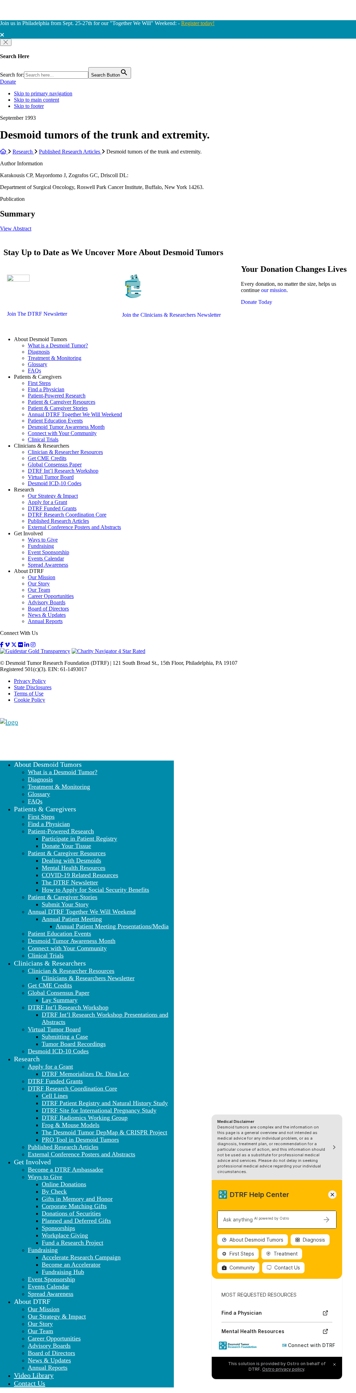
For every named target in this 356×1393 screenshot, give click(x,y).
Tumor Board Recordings (74, 1043)
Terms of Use (28, 693)
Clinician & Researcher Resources (65, 452)
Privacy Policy (30, 681)
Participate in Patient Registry (79, 838)
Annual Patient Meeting (72, 918)
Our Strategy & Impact (53, 496)
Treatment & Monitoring (54, 358)
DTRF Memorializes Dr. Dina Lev (85, 1073)
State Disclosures (32, 687)
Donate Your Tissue (66, 845)
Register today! (198, 23)
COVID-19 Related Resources (80, 875)
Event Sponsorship (48, 552)
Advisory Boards (46, 602)
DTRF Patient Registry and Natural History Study (105, 1103)
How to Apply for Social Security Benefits (95, 889)
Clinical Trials (43, 439)
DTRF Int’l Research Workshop (63, 471)
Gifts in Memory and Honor (77, 1198)
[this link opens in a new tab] (1, 645)
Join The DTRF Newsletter (37, 314)
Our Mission (41, 577)
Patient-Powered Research (57, 396)
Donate (8, 82)
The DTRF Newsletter (70, 882)
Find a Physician (46, 389)
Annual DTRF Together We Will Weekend (75, 414)
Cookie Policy (29, 700)
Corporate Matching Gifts (74, 1206)
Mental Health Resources (73, 867)
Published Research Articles (58, 521)
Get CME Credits (47, 458)
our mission (273, 290)
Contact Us (29, 1383)
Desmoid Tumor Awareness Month (66, 427)
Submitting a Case (65, 1036)
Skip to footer (29, 106)
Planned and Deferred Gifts (76, 1220)
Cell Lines (55, 1095)
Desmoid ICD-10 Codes (54, 483)
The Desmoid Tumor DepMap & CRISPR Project (104, 1132)
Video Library (34, 1375)
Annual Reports (45, 621)
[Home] (4, 152)
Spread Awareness (48, 565)
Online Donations (64, 1184)
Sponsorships (58, 1228)
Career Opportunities (51, 596)
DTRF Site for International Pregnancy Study (99, 1110)
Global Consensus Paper (55, 464)
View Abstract (15, 228)
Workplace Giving (65, 1235)
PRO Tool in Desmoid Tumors (80, 1139)
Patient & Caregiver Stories (58, 408)
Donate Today (256, 302)
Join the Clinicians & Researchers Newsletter (171, 315)
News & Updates (47, 615)
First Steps (39, 383)
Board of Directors (48, 609)
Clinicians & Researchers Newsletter (88, 978)
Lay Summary (60, 1000)
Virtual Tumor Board (51, 477)
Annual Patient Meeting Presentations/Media (112, 926)
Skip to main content (36, 100)
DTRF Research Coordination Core (67, 515)
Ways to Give (43, 540)
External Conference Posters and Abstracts (74, 527)
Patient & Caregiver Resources (61, 402)
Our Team (39, 590)
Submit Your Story (65, 904)
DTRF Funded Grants (52, 508)
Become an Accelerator (71, 1264)
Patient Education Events (55, 421)
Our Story (39, 584)
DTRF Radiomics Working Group (85, 1117)
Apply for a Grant (47, 502)
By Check (54, 1191)
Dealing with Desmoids (71, 860)
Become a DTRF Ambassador (65, 1169)
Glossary (37, 364)
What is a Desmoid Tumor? (58, 345)
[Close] (5, 42)
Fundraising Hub (63, 1271)
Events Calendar (46, 558)
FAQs (34, 370)
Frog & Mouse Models (70, 1125)
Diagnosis (39, 352)
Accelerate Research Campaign (81, 1257)
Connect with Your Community (62, 433)
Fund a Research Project (72, 1242)
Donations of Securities (71, 1213)
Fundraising (41, 546)
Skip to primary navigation (43, 93)
